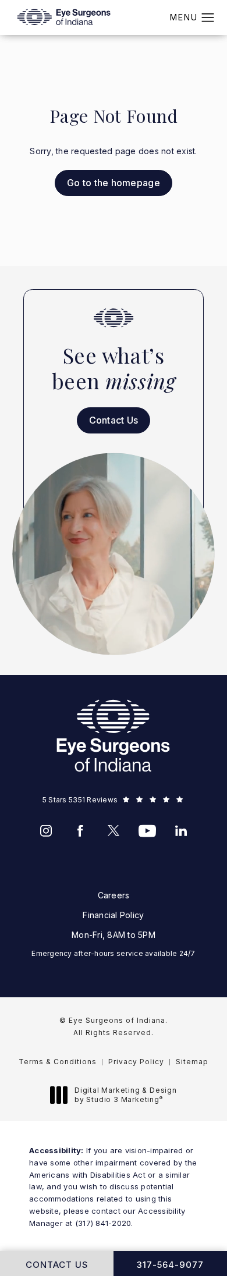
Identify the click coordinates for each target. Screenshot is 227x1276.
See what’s (113, 368)
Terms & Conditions (58, 1061)
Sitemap (192, 1061)
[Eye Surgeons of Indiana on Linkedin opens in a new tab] (181, 831)
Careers (114, 895)
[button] (208, 18)
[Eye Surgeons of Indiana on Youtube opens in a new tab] (147, 831)
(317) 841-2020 (103, 1223)
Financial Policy (113, 915)
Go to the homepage (113, 183)
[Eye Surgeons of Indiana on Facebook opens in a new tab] (80, 831)
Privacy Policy (136, 1061)
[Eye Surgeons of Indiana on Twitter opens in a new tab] (113, 831)
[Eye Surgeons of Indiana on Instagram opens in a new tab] (46, 831)
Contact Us (114, 420)
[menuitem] (46, 831)
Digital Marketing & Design (125, 1095)
